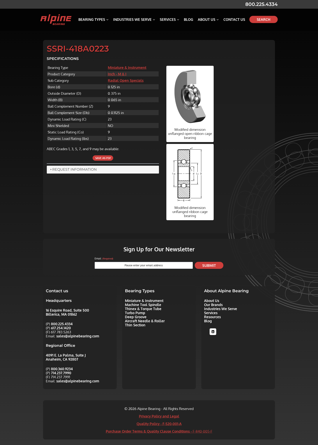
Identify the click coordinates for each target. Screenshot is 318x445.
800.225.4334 (261, 4)
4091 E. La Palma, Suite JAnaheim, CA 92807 (66, 357)
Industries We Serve (220, 308)
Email (104, 258)
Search (263, 19)
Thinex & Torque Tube (143, 308)
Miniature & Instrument (127, 67)
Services (211, 312)
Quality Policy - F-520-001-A (159, 423)
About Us (211, 300)
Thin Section (135, 325)
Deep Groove (135, 317)
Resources (212, 317)
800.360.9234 (62, 369)
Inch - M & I (117, 74)
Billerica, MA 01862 (61, 314)
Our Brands (213, 304)
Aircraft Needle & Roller (145, 321)
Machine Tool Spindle (143, 304)
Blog (188, 19)
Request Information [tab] (74, 169)
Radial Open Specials (126, 80)
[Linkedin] (213, 331)
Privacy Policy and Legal (159, 416)
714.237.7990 (61, 373)
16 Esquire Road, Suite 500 (67, 310)
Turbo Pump (135, 312)
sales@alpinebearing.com (77, 336)
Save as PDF (103, 158)
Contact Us (234, 19)
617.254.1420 (61, 328)
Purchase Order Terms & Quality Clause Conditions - (159, 431)
